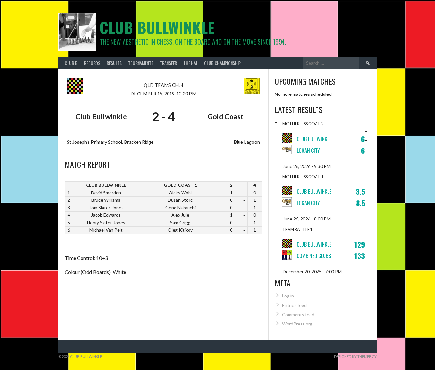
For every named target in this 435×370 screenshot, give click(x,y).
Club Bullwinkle (157, 27)
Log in (288, 295)
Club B (71, 62)
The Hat (190, 62)
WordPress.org (297, 323)
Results (114, 62)
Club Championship (222, 62)
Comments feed (298, 314)
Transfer (168, 62)
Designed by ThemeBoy (355, 356)
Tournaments (140, 62)
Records (92, 62)
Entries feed (294, 305)
